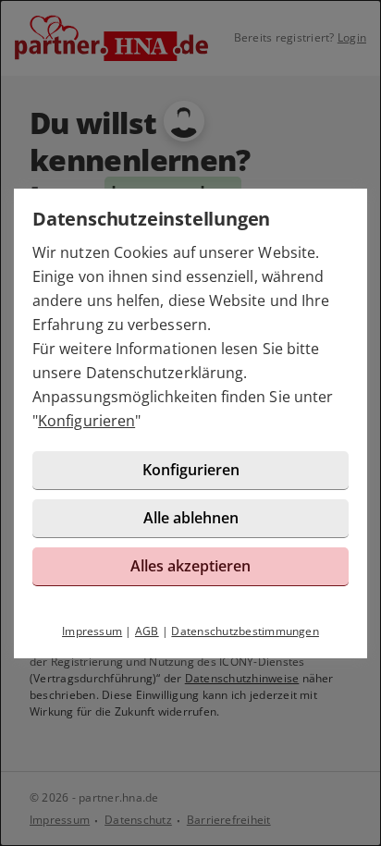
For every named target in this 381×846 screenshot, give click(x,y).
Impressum (92, 631)
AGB (147, 631)
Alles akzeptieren (190, 566)
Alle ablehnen (191, 518)
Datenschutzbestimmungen (245, 631)
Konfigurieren (86, 421)
